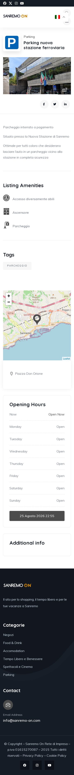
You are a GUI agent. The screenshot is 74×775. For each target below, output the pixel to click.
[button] (64, 76)
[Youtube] (22, 3)
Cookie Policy (56, 755)
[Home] (15, 17)
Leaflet (66, 358)
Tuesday (15, 439)
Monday (15, 427)
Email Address (12, 715)
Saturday (16, 488)
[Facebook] (4, 3)
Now (13, 414)
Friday (13, 476)
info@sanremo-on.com (21, 720)
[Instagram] (16, 3)
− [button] (8, 302)
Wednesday (18, 451)
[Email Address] (8, 705)
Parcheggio (17, 265)
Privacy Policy (33, 755)
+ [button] (8, 295)
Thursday (16, 464)
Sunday (15, 500)
